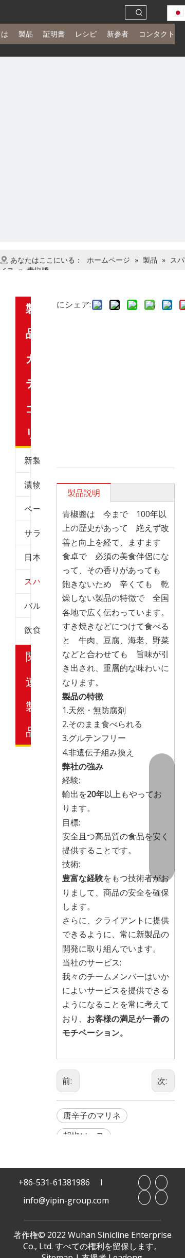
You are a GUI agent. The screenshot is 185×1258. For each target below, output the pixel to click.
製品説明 (83, 492)
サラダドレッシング (32, 533)
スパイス (32, 581)
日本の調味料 (32, 557)
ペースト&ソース (32, 508)
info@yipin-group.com (66, 1200)
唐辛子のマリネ (92, 1115)
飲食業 (32, 629)
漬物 (32, 484)
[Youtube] (144, 1197)
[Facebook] (144, 1182)
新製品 (32, 460)
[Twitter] (161, 1197)
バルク (32, 605)
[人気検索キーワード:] (139, 12)
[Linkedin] (161, 1182)
